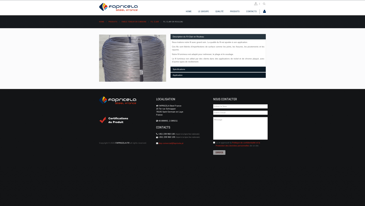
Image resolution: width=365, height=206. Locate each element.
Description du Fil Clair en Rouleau (188, 36)
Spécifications (179, 69)
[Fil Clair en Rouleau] (132, 58)
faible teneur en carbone (134, 22)
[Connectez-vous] (264, 11)
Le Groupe (203, 11)
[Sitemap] (255, 3)
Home (189, 11)
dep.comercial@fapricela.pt (171, 143)
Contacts (251, 11)
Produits (235, 11)
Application (177, 75)
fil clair (155, 22)
